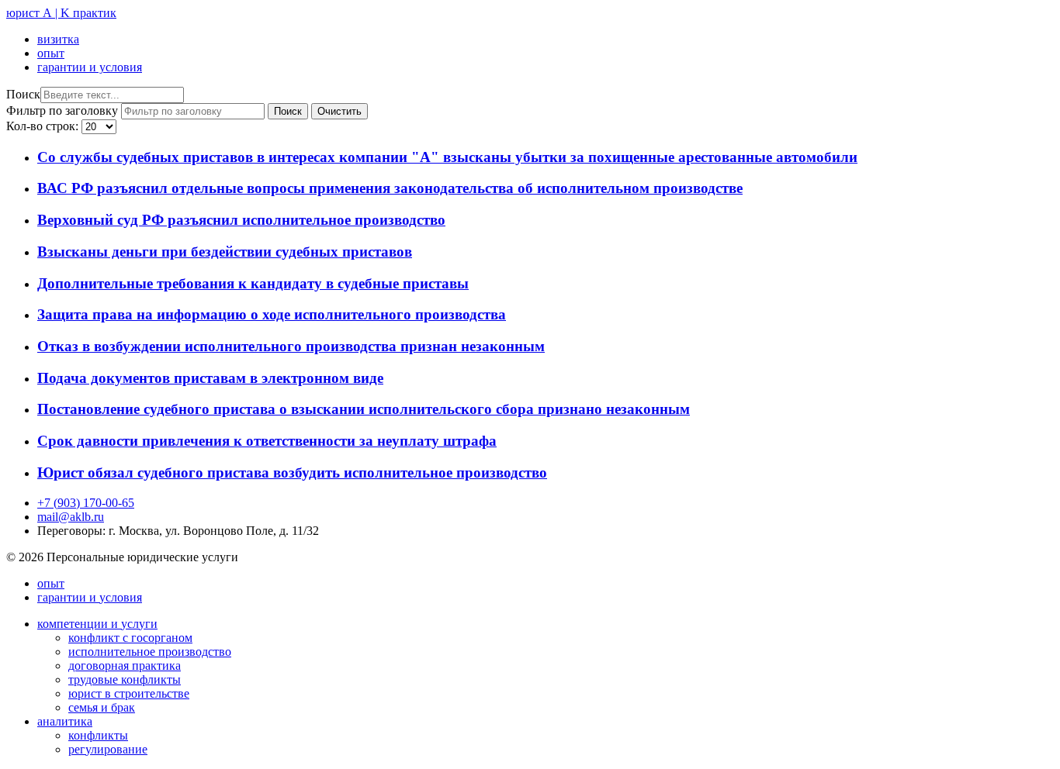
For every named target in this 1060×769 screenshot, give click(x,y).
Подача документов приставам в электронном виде (210, 378)
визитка (58, 39)
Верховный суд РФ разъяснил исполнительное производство (241, 220)
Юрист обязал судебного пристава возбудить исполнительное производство (292, 472)
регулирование (107, 749)
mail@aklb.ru (70, 516)
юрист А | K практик (61, 12)
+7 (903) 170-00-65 (85, 502)
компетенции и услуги (97, 623)
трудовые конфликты (124, 679)
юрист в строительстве (128, 693)
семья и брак (101, 707)
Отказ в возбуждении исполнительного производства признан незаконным (291, 346)
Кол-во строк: (43, 126)
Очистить (339, 111)
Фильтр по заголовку (63, 110)
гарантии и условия (89, 67)
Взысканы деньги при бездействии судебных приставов (224, 251)
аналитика (64, 721)
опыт (50, 53)
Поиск (23, 94)
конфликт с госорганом (130, 637)
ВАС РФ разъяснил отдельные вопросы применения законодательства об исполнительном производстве (390, 188)
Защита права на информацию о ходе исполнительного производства (271, 314)
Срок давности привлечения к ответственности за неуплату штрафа (267, 441)
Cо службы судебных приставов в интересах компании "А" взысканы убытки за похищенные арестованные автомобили (447, 157)
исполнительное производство (149, 651)
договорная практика (124, 665)
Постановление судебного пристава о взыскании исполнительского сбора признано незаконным (363, 409)
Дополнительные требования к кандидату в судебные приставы (253, 283)
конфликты (98, 735)
